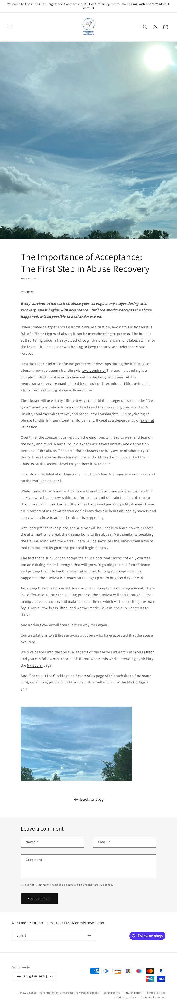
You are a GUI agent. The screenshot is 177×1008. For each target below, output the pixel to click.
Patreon (148, 652)
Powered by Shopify (87, 992)
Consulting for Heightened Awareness (52, 992)
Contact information (153, 997)
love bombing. (94, 370)
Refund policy (111, 992)
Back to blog (92, 799)
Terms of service (155, 992)
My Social (34, 665)
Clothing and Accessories (74, 675)
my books (140, 474)
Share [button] (29, 292)
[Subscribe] (89, 935)
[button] (10, 27)
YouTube (39, 480)
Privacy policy (133, 992)
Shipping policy (126, 997)
